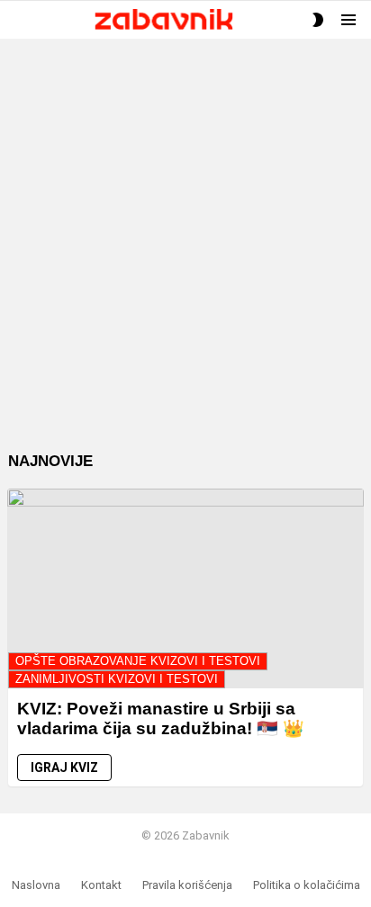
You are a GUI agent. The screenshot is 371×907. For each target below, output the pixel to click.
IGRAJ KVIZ (64, 767)
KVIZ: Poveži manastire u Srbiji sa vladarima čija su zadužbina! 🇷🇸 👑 (160, 718)
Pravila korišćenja (187, 885)
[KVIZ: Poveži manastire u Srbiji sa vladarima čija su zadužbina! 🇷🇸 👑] (185, 589)
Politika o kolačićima (306, 885)
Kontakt (101, 885)
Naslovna (36, 885)
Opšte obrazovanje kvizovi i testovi (137, 661)
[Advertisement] (185, 259)
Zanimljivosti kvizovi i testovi (116, 679)
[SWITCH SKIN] (318, 19)
